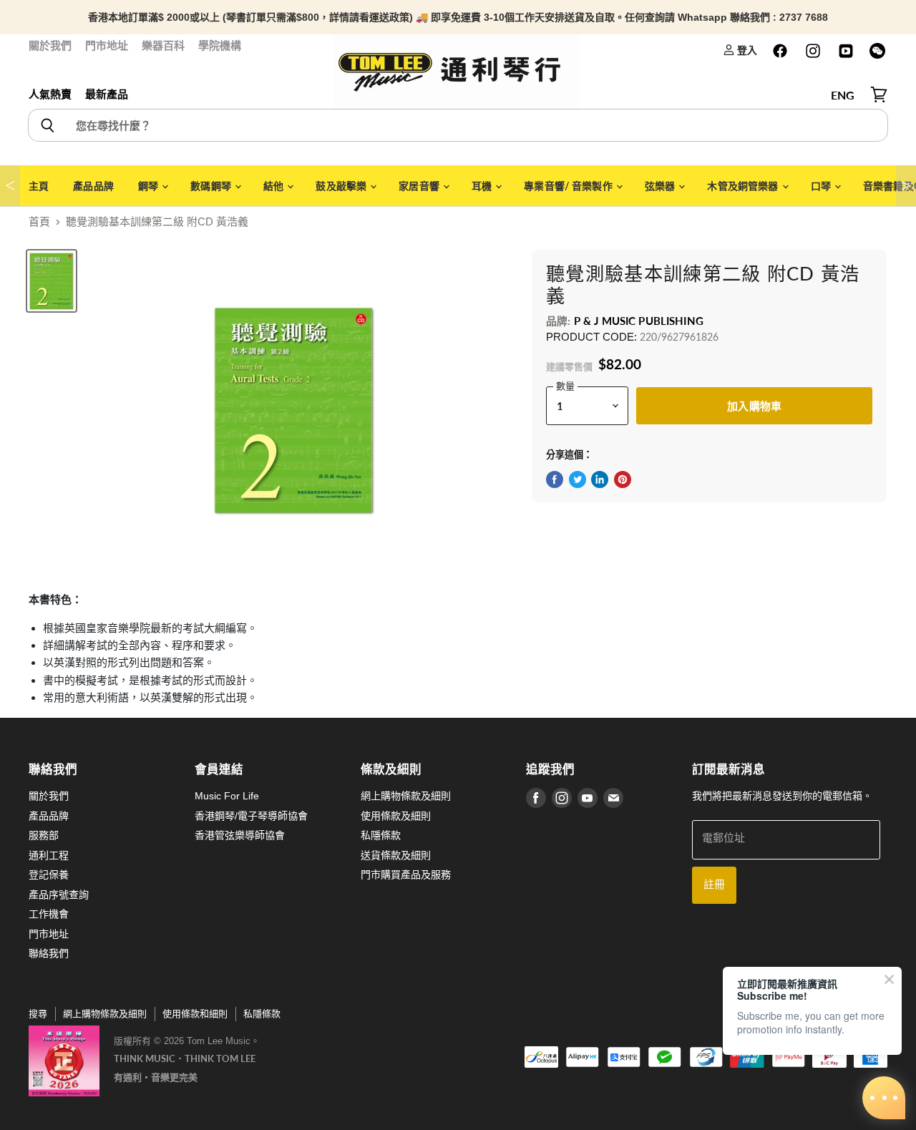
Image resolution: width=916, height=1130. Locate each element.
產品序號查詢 (59, 894)
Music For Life (227, 796)
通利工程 (49, 855)
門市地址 (106, 45)
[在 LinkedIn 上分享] (599, 479)
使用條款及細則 (396, 816)
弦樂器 (661, 186)
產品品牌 (93, 186)
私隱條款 (381, 835)
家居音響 (420, 186)
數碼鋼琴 (211, 186)
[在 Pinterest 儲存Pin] (622, 479)
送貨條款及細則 (396, 855)
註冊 (714, 885)
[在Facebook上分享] (554, 479)
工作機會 (49, 914)
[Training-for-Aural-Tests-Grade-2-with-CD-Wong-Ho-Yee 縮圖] (51, 280)
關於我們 (50, 45)
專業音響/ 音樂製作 (569, 186)
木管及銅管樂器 (743, 186)
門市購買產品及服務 (406, 874)
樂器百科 (163, 45)
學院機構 (219, 45)
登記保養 (49, 874)
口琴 (822, 186)
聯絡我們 (49, 953)
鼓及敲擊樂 (342, 186)
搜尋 (38, 1013)
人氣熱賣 (50, 94)
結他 (274, 186)
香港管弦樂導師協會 (240, 835)
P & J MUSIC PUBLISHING (638, 320)
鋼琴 (149, 186)
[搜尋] (47, 125)
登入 (746, 50)
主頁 (39, 186)
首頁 (39, 221)
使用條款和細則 (195, 1013)
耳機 (483, 186)
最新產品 (106, 94)
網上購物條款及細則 (406, 796)
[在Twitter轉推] (577, 479)
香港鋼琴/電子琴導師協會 (251, 816)
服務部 (44, 835)
